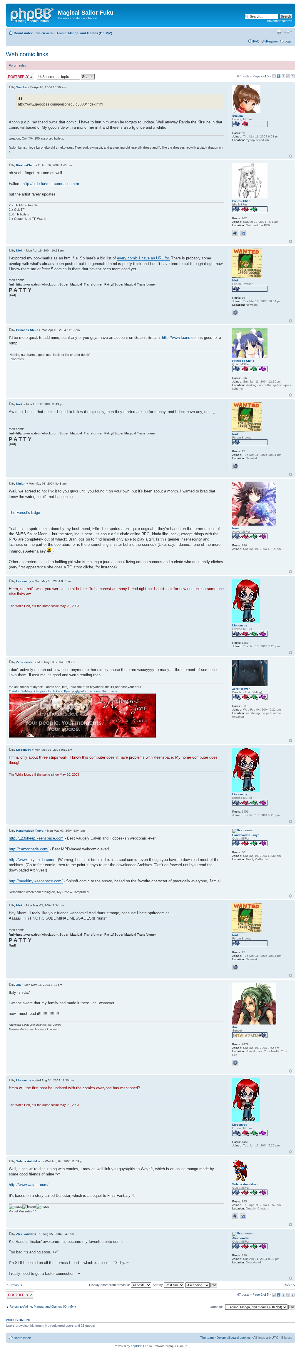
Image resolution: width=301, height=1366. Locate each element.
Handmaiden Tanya (30, 830)
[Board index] (32, 14)
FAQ (256, 41)
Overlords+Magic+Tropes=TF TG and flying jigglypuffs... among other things (63, 691)
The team (207, 1337)
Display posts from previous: (110, 1285)
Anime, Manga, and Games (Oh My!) (84, 33)
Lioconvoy (23, 581)
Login (288, 41)
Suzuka (21, 87)
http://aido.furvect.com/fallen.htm (51, 183)
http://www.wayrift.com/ (29, 1184)
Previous (15, 1285)
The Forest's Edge (24, 512)
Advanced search (279, 21)
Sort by (158, 1285)
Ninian (20, 483)
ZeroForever (25, 662)
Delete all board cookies (234, 1337)
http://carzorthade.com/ (29, 849)
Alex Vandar (25, 1234)
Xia (18, 984)
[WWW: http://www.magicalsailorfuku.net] (235, 1063)
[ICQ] (235, 233)
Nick (19, 250)
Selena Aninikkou (28, 1161)
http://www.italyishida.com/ (31, 859)
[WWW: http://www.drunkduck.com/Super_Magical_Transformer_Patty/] (235, 312)
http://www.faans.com (180, 337)
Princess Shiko (27, 330)
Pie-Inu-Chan (25, 165)
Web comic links (27, 54)
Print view (279, 32)
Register (272, 41)
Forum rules (17, 65)
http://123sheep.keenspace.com (36, 838)
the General (44, 33)
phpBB (135, 1346)
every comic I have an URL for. (143, 258)
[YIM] (243, 233)
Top (290, 156)
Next (288, 1285)
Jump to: (216, 1307)
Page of (260, 76)
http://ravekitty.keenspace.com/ (36, 881)
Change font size (288, 32)
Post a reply (14, 75)
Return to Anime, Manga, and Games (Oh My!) (42, 1306)
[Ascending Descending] (201, 1285)
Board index (23, 33)
